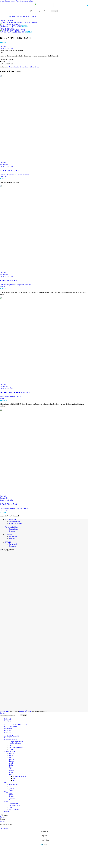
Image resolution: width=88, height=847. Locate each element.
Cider (10, 786)
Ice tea (11, 746)
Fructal (2, 286)
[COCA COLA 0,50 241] (43, 161)
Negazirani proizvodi (24, 285)
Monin (2, 398)
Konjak (11, 761)
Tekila (11, 769)
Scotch (15, 780)
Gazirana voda (13, 804)
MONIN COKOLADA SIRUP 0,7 (15, 392)
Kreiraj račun (4, 828)
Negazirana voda (14, 806)
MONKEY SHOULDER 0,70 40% (12, 32)
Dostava (12, 531)
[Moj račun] (85, 5)
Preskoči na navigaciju (8, 1)
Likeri (11, 763)
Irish (14, 778)
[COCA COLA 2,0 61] (43, 494)
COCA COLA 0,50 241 (10, 170)
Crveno (11, 796)
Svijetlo (11, 788)
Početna (3, 22)
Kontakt (12, 538)
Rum (10, 767)
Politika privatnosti (15, 523)
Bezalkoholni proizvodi (15, 22)
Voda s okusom (14, 809)
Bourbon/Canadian (19, 776)
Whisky (11, 775)
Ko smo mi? (13, 536)
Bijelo (11, 794)
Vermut (11, 771)
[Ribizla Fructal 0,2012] (43, 270)
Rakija (11, 765)
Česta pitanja (13, 529)
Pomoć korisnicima (11, 527)
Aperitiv (11, 753)
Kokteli (11, 759)
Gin (10, 757)
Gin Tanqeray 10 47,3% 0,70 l (10, 26)
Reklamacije (13, 544)
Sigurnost (12, 546)
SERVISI (8, 542)
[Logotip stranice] (44, 7)
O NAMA (8, 535)
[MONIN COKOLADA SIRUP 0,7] (43, 382)
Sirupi (19, 396)
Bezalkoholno (13, 784)
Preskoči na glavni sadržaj (24, 1)
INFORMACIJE (10, 519)
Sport (10, 807)
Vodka (11, 773)
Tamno (11, 790)
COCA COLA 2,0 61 (9, 504)
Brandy (11, 755)
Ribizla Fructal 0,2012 (10, 280)
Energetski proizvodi (31, 22)
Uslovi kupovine (14, 521)
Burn (1, 34)
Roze (10, 800)
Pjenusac (12, 798)
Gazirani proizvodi (23, 175)
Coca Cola (3, 177)
